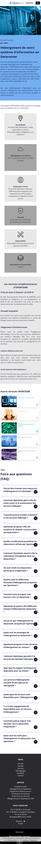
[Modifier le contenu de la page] (4, 840)
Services (20, 768)
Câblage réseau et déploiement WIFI (20, 798)
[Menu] (38, 3)
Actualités (20, 773)
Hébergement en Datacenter (20, 789)
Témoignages (21, 771)
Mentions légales (15, 836)
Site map (26, 836)
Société (20, 766)
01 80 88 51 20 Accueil (22, 809)
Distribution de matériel (21, 794)
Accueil (3, 40)
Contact (20, 775)
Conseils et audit (20, 786)
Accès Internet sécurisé (20, 796)
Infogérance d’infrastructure (20, 791)
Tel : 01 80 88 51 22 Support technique (20, 812)
